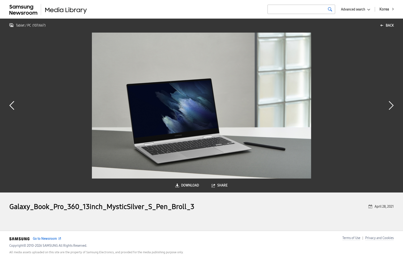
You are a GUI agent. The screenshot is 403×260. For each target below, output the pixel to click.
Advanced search (353, 9)
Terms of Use (351, 238)
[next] (391, 105)
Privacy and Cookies (379, 238)
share (222, 185)
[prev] (11, 105)
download (190, 185)
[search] (330, 9)
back (390, 25)
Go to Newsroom (45, 239)
